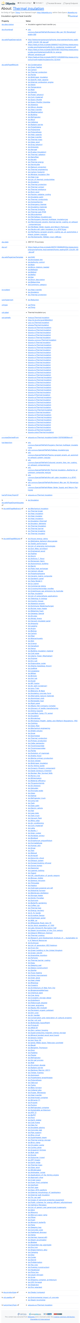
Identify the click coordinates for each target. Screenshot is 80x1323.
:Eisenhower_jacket (37, 918)
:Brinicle (32, 676)
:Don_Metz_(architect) (38, 548)
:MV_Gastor (34, 683)
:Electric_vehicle (35, 808)
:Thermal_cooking (36, 935)
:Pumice (32, 1105)
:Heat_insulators (35, 518)
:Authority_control (36, 262)
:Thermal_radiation (36, 154)
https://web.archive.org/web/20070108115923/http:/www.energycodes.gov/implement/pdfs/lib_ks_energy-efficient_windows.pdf (53, 52)
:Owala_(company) (36, 1292)
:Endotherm (34, 1000)
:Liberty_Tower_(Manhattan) (40, 656)
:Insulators (33, 182)
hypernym (7, 300)
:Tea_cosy (33, 1265)
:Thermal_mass (35, 139)
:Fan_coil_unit (34, 1020)
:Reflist (32, 274)
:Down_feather (35, 67)
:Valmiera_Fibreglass (37, 1205)
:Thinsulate (33, 883)
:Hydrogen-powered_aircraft (40, 888)
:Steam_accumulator (37, 1240)
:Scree (31, 1277)
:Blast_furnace (35, 1087)
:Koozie (32, 1155)
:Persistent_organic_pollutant (41, 1010)
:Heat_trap (33, 177)
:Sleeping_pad (34, 965)
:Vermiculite (34, 164)
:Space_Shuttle (35, 99)
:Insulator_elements (37, 523)
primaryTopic (10, 1305)
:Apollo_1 (33, 830)
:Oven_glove (34, 978)
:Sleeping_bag (34, 1227)
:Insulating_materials (37, 207)
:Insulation (33, 500)
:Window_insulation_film (39, 174)
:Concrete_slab (35, 1130)
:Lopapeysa (33, 671)
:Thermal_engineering (38, 169)
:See (31, 277)
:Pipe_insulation (35, 593)
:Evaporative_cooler (37, 663)
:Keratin (32, 159)
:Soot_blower (34, 761)
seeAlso (8, 1297)
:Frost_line (33, 948)
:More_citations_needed (38, 267)
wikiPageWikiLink (10, 65)
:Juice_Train (33, 688)
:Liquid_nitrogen (35, 1275)
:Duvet (32, 681)
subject (6, 290)
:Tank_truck (33, 815)
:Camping (33, 1252)
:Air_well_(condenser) (37, 686)
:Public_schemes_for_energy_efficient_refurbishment (50, 1202)
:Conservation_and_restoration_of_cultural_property (50, 1018)
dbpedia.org (72, 12)
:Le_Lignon (33, 583)
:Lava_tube (33, 813)
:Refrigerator (34, 117)
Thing (17, 12)
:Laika (31, 828)
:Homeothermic (35, 202)
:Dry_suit (32, 661)
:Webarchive (34, 282)
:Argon (32, 628)
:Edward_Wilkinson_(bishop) (40, 933)
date (5, 242)
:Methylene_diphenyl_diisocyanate (42, 541)
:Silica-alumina (35, 214)
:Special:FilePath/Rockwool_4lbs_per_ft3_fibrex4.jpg (53, 482)
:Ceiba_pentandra (36, 743)
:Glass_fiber (34, 726)
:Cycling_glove (34, 1147)
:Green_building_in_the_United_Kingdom (45, 950)
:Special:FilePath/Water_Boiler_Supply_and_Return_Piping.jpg (53, 487)
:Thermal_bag (34, 908)
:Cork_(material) (35, 97)
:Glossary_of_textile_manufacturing (43, 708)
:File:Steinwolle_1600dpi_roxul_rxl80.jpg (44, 237)
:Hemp (32, 1235)
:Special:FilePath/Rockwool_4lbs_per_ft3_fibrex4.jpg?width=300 (52, 32)
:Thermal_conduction (37, 72)
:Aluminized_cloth (36, 698)
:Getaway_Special (36, 613)
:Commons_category (37, 284)
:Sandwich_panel (36, 578)
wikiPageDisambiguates (13, 502)
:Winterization (34, 778)
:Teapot (32, 873)
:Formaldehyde (35, 843)
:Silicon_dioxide (35, 107)
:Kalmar (32, 795)
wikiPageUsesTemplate (12, 257)
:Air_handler (34, 1015)
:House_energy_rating (38, 538)
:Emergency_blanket (37, 204)
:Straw (31, 848)
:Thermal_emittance (37, 189)
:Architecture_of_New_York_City (41, 988)
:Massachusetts (35, 638)
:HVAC (31, 257)
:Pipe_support (34, 1132)
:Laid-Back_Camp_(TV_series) (40, 713)
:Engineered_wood (36, 551)
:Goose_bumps (35, 865)
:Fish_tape (33, 1187)
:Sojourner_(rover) (36, 1157)
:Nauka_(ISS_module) (37, 1008)
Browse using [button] (24, 3)
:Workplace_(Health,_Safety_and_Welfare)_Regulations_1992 (53, 721)
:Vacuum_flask (35, 818)
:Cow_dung (33, 995)
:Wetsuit (32, 853)
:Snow (31, 733)
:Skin (31, 641)
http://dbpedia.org (44, 12)
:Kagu (31, 963)
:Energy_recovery (36, 910)
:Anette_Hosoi (34, 756)
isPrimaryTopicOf (10, 495)
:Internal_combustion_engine (40, 82)
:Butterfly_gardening (37, 903)
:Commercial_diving (37, 586)
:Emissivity (33, 147)
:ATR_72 (32, 1112)
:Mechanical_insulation (38, 508)
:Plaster (32, 1055)
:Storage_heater (35, 895)
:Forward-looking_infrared (39, 863)
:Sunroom (33, 900)
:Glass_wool (34, 142)
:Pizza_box (33, 1272)
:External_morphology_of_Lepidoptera (44, 1192)
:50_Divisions (34, 786)
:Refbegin (33, 269)
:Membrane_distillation (38, 893)
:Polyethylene (34, 127)
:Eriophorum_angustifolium (40, 840)
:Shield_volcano (35, 731)
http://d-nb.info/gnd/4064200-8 (40, 320)
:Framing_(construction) (38, 1267)
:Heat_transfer (35, 109)
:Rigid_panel (34, 703)
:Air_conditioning (36, 823)
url (4, 247)
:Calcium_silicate (35, 571)
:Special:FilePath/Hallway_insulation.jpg (48, 450)
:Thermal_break (35, 511)
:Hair (31, 810)
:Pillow (32, 1217)
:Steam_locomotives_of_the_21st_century (45, 930)
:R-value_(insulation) (37, 152)
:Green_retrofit (35, 953)
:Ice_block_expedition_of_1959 (41, 925)
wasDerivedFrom (10, 437)
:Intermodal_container (38, 1097)
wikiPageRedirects (12, 508)
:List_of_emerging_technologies (41, 546)
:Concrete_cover (35, 1230)
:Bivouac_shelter (35, 878)
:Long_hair (33, 800)
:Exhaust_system (35, 860)
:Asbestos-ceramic (36, 603)
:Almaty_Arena (35, 618)
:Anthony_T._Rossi (36, 558)
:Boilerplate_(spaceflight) (39, 1023)
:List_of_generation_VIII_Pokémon (42, 945)
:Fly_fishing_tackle (36, 766)
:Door (31, 1050)
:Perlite (32, 75)
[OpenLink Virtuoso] (22, 1314)
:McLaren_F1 (34, 1100)
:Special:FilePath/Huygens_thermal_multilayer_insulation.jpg (53, 445)
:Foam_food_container (38, 1182)
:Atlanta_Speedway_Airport (40, 666)
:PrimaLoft (33, 1025)
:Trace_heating (35, 973)
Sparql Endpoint (71, 3)
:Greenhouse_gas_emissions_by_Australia (45, 591)
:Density (32, 92)
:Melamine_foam (36, 611)
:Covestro (33, 985)
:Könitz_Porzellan (36, 898)
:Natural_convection (37, 167)
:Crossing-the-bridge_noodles (41, 588)
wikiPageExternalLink (12, 39)
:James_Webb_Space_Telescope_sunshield (45, 1043)
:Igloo (31, 1210)
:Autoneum (33, 1075)
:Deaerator (33, 1285)
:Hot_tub (32, 678)
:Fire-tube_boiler (35, 790)
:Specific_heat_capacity (38, 80)
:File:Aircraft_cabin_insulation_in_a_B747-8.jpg (47, 229)
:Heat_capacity (35, 134)
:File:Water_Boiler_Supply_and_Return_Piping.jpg (48, 227)
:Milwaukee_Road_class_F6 (39, 923)
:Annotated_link (35, 259)
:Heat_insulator (35, 516)
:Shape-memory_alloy (37, 1250)
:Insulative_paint (35, 197)
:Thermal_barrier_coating (39, 960)
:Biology (32, 631)
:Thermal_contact (36, 187)
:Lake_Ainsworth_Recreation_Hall (42, 928)
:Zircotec (32, 616)
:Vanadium (33, 646)
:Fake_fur (33, 1125)
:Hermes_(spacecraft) (37, 1237)
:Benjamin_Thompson (38, 1048)
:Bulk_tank (33, 1152)
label (5, 312)
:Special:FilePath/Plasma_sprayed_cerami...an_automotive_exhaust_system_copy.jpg (53, 455)
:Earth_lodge (34, 1162)
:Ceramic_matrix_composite (40, 576)
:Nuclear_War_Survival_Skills (40, 773)
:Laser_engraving (36, 1005)
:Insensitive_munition (37, 955)
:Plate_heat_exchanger (38, 568)
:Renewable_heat (36, 701)
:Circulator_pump (36, 1145)
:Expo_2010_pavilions (37, 1190)
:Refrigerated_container (38, 1107)
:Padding (32, 1053)
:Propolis (32, 1102)
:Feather (32, 553)
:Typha (32, 1085)
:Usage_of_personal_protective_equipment (46, 1200)
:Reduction (33, 300)
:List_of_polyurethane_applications (43, 596)
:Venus (32, 648)
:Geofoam (33, 1185)
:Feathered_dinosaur (37, 1232)
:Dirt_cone (33, 1013)
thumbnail (7, 29)
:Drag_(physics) (35, 144)
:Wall (31, 1062)
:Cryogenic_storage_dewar (39, 998)
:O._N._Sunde (34, 913)
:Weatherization (35, 112)
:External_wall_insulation (39, 1195)
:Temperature (34, 87)
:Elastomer (33, 868)
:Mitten (32, 673)
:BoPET (32, 1115)
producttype (9, 1292)
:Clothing (33, 723)
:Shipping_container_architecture (42, 1280)
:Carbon (32, 70)
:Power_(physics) (36, 94)
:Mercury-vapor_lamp (37, 1215)
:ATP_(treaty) (34, 1160)
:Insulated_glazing (36, 1127)
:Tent (31, 850)
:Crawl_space (34, 1180)
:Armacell (33, 855)
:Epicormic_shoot (36, 858)
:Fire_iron (33, 1247)
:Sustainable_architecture (39, 1110)
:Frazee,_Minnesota (37, 1092)
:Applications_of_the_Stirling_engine (43, 1175)
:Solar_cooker (34, 833)
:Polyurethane (34, 132)
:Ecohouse (33, 943)
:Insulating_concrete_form (39, 693)
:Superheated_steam (37, 1137)
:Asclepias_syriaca (36, 835)
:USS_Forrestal (35, 1282)
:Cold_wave (33, 653)
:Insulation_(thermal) (37, 521)
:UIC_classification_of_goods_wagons (44, 875)
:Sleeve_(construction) (38, 968)
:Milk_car (32, 920)
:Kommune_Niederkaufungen (41, 606)
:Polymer (32, 658)
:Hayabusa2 (34, 1270)
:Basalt (32, 1045)
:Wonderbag (34, 718)
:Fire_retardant (35, 1287)
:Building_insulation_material (40, 651)
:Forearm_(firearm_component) (41, 768)
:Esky (31, 1255)
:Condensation (35, 65)
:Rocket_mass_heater (37, 608)
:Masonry (33, 1212)
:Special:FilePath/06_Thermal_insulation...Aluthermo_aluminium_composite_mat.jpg (52, 470)
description (8, 24)
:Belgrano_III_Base (36, 691)
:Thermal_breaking (36, 531)
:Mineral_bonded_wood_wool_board (43, 1035)
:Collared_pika (34, 1090)
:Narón (32, 566)
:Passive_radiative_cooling (39, 194)
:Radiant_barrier (35, 124)
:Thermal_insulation (40, 495)
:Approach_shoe (35, 1177)
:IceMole (32, 668)
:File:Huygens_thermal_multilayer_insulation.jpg (48, 219)
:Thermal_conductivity (38, 199)
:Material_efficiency (37, 781)
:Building (32, 114)
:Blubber (32, 1242)
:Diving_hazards (35, 711)
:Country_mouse (35, 601)
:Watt (31, 89)
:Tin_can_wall (34, 1197)
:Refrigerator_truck (37, 798)
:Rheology (33, 983)
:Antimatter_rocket (36, 1172)
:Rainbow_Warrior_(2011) (39, 1070)
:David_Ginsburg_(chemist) (39, 771)
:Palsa (31, 1225)
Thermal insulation (28, 8)
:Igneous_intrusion (36, 880)
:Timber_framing (36, 1072)
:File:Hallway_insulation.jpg (39, 217)
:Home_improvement (37, 975)
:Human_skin (34, 845)
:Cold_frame (34, 1122)
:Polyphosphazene (36, 573)
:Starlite (32, 970)
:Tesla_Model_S (35, 581)
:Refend (32, 272)
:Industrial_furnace (36, 890)
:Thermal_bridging (36, 209)
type (5, 305)
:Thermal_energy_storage (39, 1140)
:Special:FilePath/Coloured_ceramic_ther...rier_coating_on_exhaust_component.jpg (52, 462)
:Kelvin (32, 84)
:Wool (31, 119)
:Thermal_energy (36, 162)
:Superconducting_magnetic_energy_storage (47, 1033)
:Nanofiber (33, 157)
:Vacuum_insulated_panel (39, 621)
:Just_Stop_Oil (34, 1040)
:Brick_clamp (34, 1142)
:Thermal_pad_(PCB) (37, 212)
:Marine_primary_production (40, 758)
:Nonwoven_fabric (36, 561)
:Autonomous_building (38, 563)
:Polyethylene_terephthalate (40, 1077)
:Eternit (32, 1260)
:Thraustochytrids (36, 783)
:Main (31, 264)
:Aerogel (32, 149)
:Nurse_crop (34, 776)
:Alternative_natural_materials (41, 696)
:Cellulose (33, 122)
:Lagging (32, 626)
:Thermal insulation (38, 317)
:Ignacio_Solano (35, 1038)
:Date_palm (33, 805)
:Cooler (32, 1257)
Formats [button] (38, 3)
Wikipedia (31, 1317)
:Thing (31, 305)
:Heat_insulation (35, 513)
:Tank (31, 803)
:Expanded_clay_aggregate (39, 1245)
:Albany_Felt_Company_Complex (42, 706)
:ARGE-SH (33, 1028)
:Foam (31, 1220)
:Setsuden (33, 788)
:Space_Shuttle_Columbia (39, 102)
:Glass (31, 793)
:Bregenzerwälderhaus (38, 990)
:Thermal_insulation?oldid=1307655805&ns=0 (50, 437)
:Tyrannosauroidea (36, 748)
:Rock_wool (33, 192)
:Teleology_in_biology (37, 598)
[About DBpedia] (8, 3)
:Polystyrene (34, 129)
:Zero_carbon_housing (38, 1030)
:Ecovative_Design (36, 915)
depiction (7, 442)
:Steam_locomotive (36, 1300)
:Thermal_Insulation (37, 526)
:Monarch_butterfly (37, 1222)
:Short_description (36, 279)
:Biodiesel (33, 838)
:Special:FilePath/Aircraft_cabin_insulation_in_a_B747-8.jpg (52, 477)
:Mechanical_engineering (39, 728)
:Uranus (32, 643)
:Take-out (33, 1082)
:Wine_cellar (34, 820)
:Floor (31, 1117)
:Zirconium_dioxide (36, 1065)
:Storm (32, 556)
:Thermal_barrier (36, 528)
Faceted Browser (54, 3)
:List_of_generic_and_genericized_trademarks (47, 1207)
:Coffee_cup (34, 905)
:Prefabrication (35, 1262)
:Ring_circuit (34, 1135)
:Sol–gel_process (35, 1060)
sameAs (6, 317)
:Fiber (31, 636)
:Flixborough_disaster (37, 1003)
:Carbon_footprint (36, 172)
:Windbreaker (34, 1170)
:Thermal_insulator (36, 533)
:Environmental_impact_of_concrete (43, 1297)
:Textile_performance (37, 543)
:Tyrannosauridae (36, 746)
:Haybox (32, 885)
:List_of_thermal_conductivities (41, 179)
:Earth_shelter (34, 1120)
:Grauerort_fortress (37, 1150)
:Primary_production (37, 741)
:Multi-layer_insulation (38, 77)
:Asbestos (33, 104)
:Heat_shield (34, 980)
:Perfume (33, 958)
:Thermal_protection (37, 184)
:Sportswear (34, 736)
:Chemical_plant (35, 993)
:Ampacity (33, 623)
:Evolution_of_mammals (38, 753)
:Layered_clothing (36, 870)
